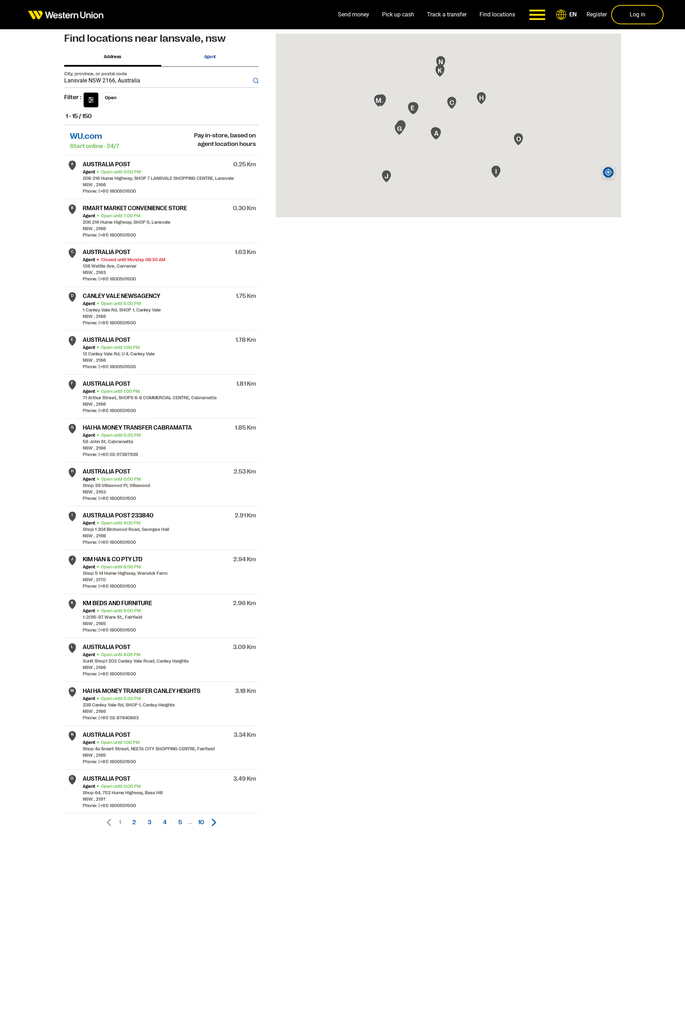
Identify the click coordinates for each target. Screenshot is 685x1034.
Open (110, 97)
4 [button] (165, 822)
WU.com (86, 136)
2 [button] (134, 822)
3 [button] (149, 822)
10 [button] (201, 822)
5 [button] (180, 822)
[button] (567, 14)
